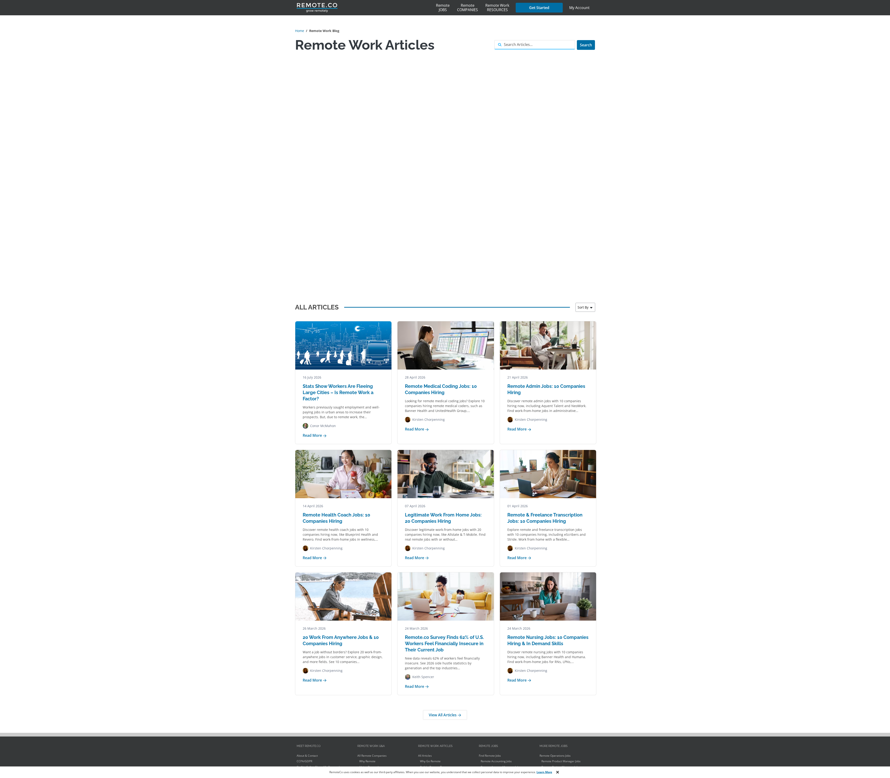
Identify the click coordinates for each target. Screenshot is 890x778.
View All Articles (443, 714)
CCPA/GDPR (304, 761)
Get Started (539, 7)
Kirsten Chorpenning (428, 419)
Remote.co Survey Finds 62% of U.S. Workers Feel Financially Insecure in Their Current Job (444, 644)
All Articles (425, 756)
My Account (579, 7)
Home (299, 31)
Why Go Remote (430, 761)
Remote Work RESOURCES (497, 7)
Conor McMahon (323, 426)
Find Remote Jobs (490, 756)
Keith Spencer (423, 677)
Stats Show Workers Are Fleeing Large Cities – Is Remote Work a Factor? (338, 392)
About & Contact (307, 756)
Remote (443, 7)
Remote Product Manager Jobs (561, 761)
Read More (313, 435)
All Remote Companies (372, 756)
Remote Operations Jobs (555, 756)
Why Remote (367, 761)
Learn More (544, 772)
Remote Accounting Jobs (496, 761)
